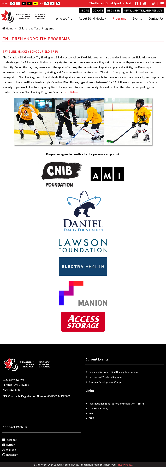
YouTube (10, 450)
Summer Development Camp (105, 382)
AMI (91, 413)
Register (113, 10)
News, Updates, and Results (143, 10)
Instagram (11, 454)
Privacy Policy (124, 464)
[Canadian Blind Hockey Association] (22, 15)
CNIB (91, 418)
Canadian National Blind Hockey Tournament (114, 372)
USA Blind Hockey (98, 408)
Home (9, 28)
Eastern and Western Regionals (106, 377)
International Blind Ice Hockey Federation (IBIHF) (116, 403)
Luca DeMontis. (73, 92)
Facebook (11, 440)
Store (84, 10)
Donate (98, 10)
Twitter (10, 445)
